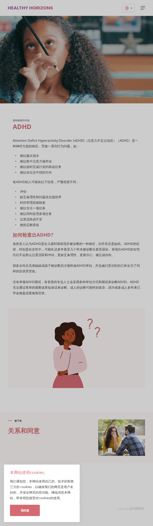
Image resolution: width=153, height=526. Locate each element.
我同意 (25, 510)
